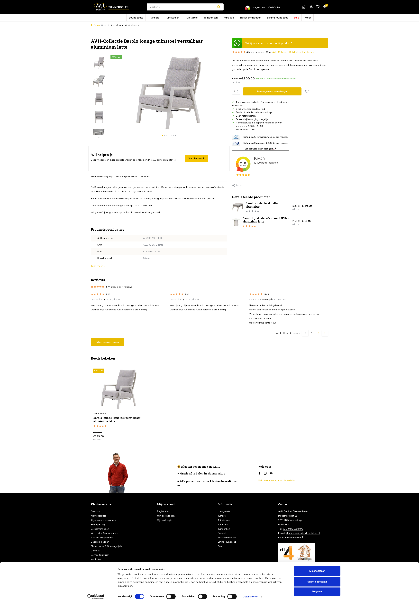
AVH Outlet (274, 7)
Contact (95, 550)
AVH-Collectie (279, 52)
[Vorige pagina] (305, 333)
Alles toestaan (317, 570)
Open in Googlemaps (290, 537)
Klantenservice (98, 515)
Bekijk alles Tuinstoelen (301, 52)
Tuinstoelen (186, 18)
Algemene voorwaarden (104, 520)
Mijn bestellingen (166, 515)
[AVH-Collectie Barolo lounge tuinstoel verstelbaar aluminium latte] (118, 389)
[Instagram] (265, 473)
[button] (162, 135)
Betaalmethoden (100, 528)
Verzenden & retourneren (104, 533)
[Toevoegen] (138, 437)
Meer (282, 18)
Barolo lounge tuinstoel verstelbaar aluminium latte (116, 419)
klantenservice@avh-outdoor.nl (303, 533)
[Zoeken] (218, 7)
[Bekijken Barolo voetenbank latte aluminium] (237, 207)
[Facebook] (259, 473)
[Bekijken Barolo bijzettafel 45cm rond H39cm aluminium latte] (236, 222)
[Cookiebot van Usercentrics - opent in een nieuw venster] (96, 596)
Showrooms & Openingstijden (107, 546)
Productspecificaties (126, 176)
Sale (273, 18)
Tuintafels (199, 18)
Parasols (226, 18)
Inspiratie (96, 559)
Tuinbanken (213, 18)
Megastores (259, 7)
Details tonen (250, 596)
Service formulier (100, 554)
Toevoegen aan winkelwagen (272, 91)
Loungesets (160, 18)
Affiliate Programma (102, 537)
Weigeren (317, 591)
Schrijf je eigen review (107, 342)
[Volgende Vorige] (325, 333)
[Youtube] (271, 473)
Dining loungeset (260, 18)
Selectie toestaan (317, 581)
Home (104, 25)
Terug (97, 25)
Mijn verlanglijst (165, 520)
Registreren (163, 511)
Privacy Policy (98, 524)
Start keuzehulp (196, 158)
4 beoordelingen (255, 52)
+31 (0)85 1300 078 (293, 528)
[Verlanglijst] (317, 7)
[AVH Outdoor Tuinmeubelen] (111, 7)
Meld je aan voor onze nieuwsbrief (276, 480)
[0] (323, 7)
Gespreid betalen (100, 541)
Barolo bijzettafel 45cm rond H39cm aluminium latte (266, 219)
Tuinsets (173, 18)
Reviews (145, 176)
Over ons (95, 511)
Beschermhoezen (242, 18)
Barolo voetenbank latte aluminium (262, 204)
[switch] (171, 596)
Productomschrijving (101, 176)
